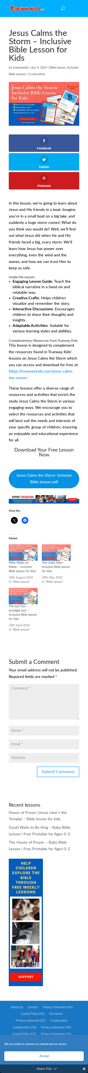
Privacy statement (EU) (30, 1020)
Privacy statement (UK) (56, 1027)
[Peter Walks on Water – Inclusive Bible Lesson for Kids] (23, 552)
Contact (33, 1007)
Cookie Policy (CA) (24, 1034)
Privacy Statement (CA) (56, 1034)
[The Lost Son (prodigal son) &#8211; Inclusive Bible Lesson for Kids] (23, 596)
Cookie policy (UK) (24, 1027)
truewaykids (21, 67)
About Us (17, 1007)
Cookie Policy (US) (32, 1013)
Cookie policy (58, 1020)
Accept (44, 1056)
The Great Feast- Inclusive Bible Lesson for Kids (56, 567)
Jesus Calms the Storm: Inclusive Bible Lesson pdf (44, 479)
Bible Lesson (58, 67)
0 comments (37, 74)
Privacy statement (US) (58, 1007)
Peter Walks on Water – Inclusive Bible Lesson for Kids (22, 567)
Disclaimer (56, 1013)
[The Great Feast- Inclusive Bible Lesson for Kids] (56, 552)
